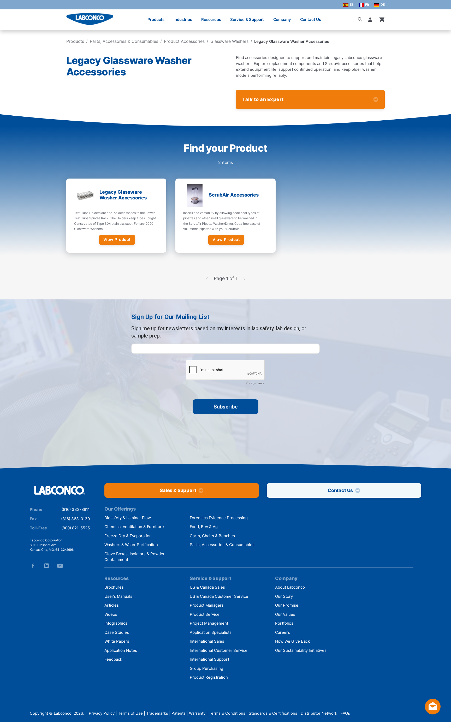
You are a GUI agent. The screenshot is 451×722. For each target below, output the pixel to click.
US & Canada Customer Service (219, 596)
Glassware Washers (229, 41)
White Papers (116, 641)
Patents (178, 713)
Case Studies (116, 632)
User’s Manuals (118, 596)
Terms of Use (130, 713)
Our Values (285, 614)
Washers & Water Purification (131, 544)
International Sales (207, 641)
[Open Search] (360, 19)
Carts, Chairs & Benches (212, 535)
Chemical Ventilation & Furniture (134, 526)
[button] (371, 19)
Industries (183, 19)
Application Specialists (211, 632)
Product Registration (209, 677)
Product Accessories (184, 41)
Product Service (204, 614)
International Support (209, 659)
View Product (117, 239)
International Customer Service (218, 650)
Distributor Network (319, 713)
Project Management (209, 623)
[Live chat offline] (433, 712)
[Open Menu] (9, 17)
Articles (111, 605)
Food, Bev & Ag (204, 526)
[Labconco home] (60, 490)
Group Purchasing (206, 668)
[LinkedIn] (46, 566)
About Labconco (290, 587)
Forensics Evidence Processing (219, 517)
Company (282, 19)
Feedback (113, 659)
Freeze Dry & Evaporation (128, 535)
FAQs (345, 713)
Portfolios (284, 623)
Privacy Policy (102, 713)
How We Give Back (292, 641)
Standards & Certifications (273, 713)
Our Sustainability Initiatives (301, 650)
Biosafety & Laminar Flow (127, 517)
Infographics (115, 623)
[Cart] (382, 19)
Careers (282, 632)
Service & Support (247, 19)
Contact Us (310, 19)
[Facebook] (33, 566)
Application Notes (120, 650)
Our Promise (286, 605)
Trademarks (157, 713)
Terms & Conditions (227, 713)
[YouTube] (60, 566)
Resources (211, 19)
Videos (110, 614)
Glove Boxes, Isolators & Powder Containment (134, 556)
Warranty (197, 713)
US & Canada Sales (207, 587)
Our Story (284, 596)
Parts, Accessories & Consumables (124, 41)
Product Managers (207, 605)
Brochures (114, 587)
